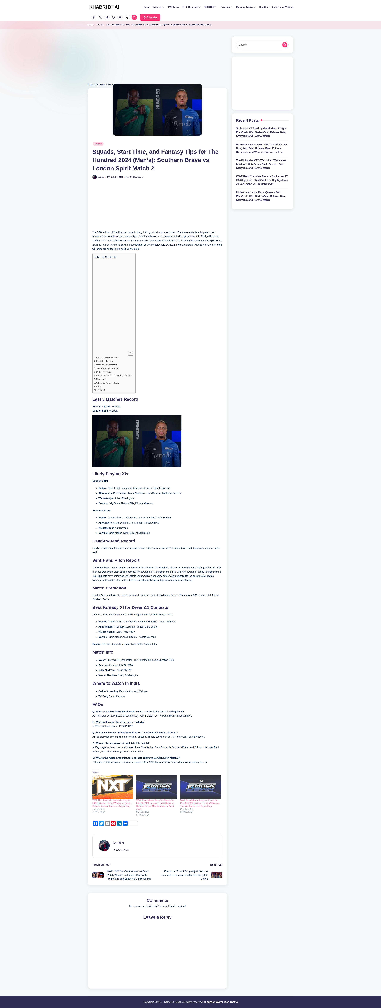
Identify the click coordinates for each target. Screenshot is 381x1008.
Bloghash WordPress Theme (221, 1002)
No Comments (136, 177)
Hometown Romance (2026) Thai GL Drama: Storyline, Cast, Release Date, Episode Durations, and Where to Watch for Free (262, 148)
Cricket (100, 24)
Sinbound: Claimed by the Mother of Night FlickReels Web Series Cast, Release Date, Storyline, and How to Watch (261, 132)
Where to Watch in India (107, 383)
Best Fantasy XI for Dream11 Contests (114, 375)
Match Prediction (104, 372)
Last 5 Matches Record (107, 357)
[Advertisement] (157, 61)
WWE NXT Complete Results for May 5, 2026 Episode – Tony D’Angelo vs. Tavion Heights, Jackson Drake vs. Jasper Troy (111, 803)
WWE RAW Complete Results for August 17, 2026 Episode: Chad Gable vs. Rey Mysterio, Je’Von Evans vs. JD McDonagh (262, 180)
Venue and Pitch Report (107, 368)
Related (101, 390)
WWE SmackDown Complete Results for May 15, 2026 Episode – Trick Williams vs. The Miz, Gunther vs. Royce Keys (200, 803)
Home (90, 24)
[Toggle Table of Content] (129, 353)
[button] (150, 17)
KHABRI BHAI (104, 7)
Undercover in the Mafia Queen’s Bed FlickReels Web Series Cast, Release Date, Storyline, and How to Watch (261, 196)
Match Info (101, 379)
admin (118, 843)
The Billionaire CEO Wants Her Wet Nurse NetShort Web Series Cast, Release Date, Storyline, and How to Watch (261, 164)
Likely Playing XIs (104, 361)
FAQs (99, 386)
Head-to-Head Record (106, 365)
